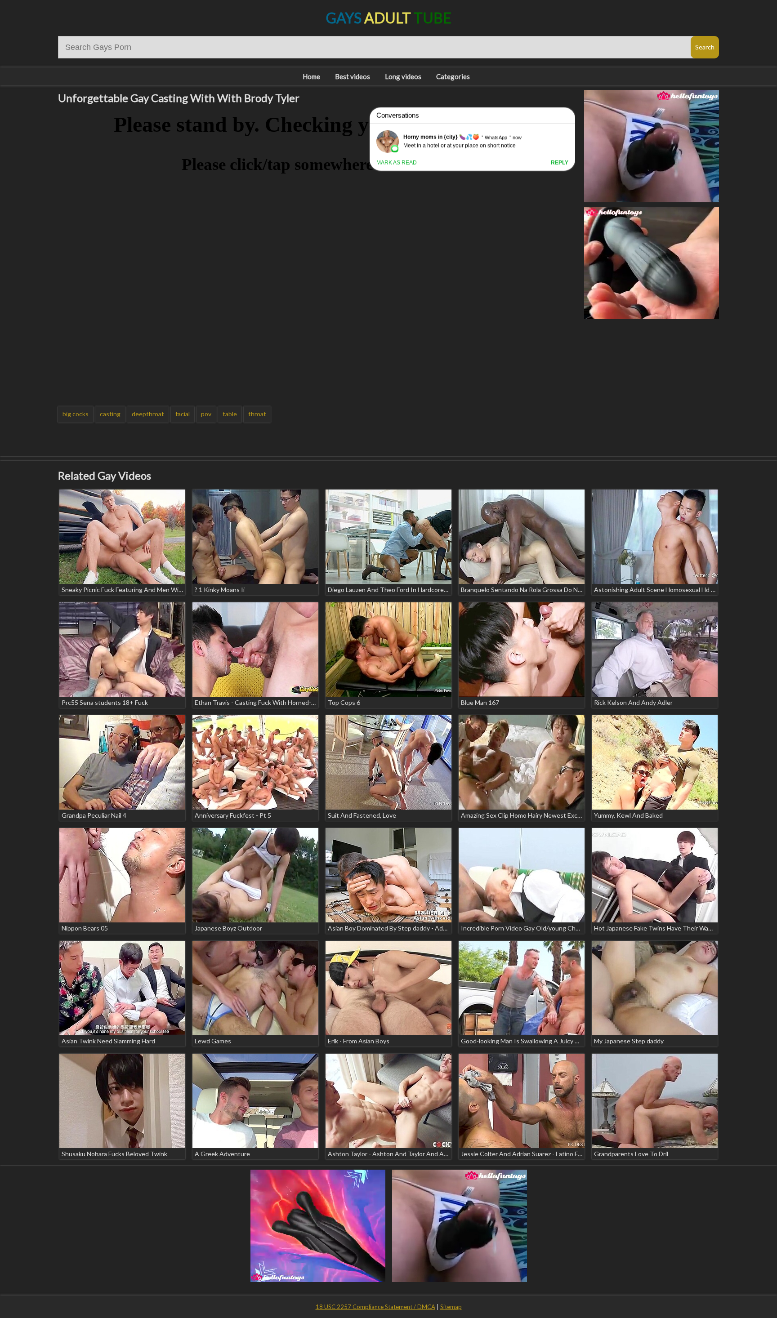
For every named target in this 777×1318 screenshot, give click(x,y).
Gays (388, 18)
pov (206, 414)
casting (110, 414)
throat (257, 414)
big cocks (76, 414)
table (230, 414)
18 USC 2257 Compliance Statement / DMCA (375, 1306)
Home (311, 76)
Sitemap (451, 1306)
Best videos (352, 76)
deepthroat (148, 414)
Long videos (403, 76)
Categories (453, 76)
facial (182, 414)
